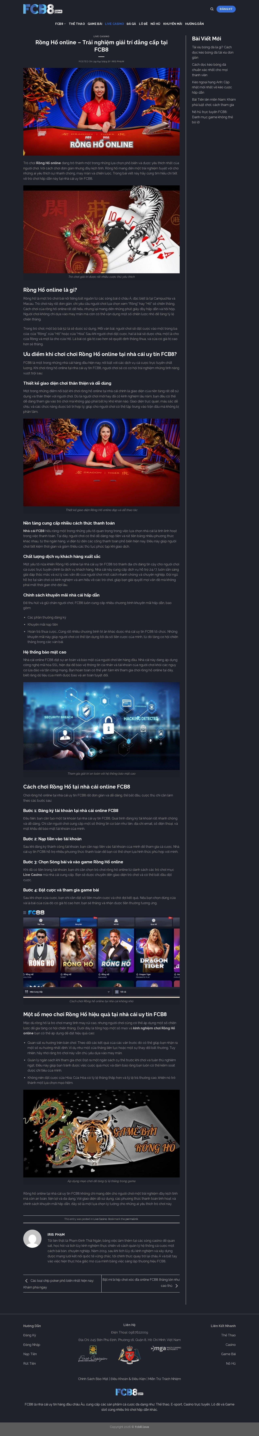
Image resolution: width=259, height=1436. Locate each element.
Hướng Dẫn (194, 23)
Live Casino (114, 23)
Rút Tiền (29, 1363)
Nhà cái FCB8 (34, 531)
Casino (231, 1345)
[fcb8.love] (43, 9)
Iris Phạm (117, 61)
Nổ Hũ (155, 23)
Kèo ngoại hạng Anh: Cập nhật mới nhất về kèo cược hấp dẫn (212, 87)
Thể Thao (77, 23)
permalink (131, 1219)
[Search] (211, 9)
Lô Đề (143, 23)
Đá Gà (131, 23)
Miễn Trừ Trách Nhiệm (164, 1379)
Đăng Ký (29, 1335)
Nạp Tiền (30, 1354)
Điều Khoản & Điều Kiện (128, 1379)
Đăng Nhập (31, 1345)
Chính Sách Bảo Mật (93, 1379)
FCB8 (59, 23)
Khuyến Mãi (172, 23)
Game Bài (95, 23)
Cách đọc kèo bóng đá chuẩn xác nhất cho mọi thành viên (210, 70)
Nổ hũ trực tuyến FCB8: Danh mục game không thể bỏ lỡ (212, 117)
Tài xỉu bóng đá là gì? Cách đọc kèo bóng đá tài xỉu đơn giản (213, 52)
